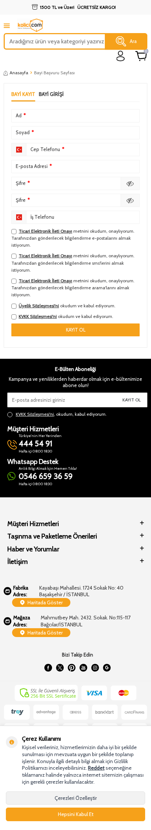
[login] (120, 56)
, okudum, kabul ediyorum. (61, 414)
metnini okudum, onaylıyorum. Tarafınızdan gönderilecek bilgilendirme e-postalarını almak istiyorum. (73, 238)
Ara (133, 41)
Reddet (96, 768)
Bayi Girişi (51, 94)
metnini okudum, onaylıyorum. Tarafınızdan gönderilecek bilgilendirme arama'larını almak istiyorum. (73, 287)
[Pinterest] (71, 667)
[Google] (107, 667)
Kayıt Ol (131, 400)
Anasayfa (19, 72)
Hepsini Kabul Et (75, 814)
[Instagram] (95, 667)
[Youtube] (83, 667)
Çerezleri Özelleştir (76, 798)
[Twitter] (60, 667)
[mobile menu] (7, 25)
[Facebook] (48, 667)
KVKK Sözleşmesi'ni (38, 316)
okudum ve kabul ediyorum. (67, 305)
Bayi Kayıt (23, 94)
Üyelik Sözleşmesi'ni (39, 305)
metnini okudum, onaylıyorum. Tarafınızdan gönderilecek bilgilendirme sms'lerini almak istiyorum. (73, 262)
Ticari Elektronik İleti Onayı (45, 231)
